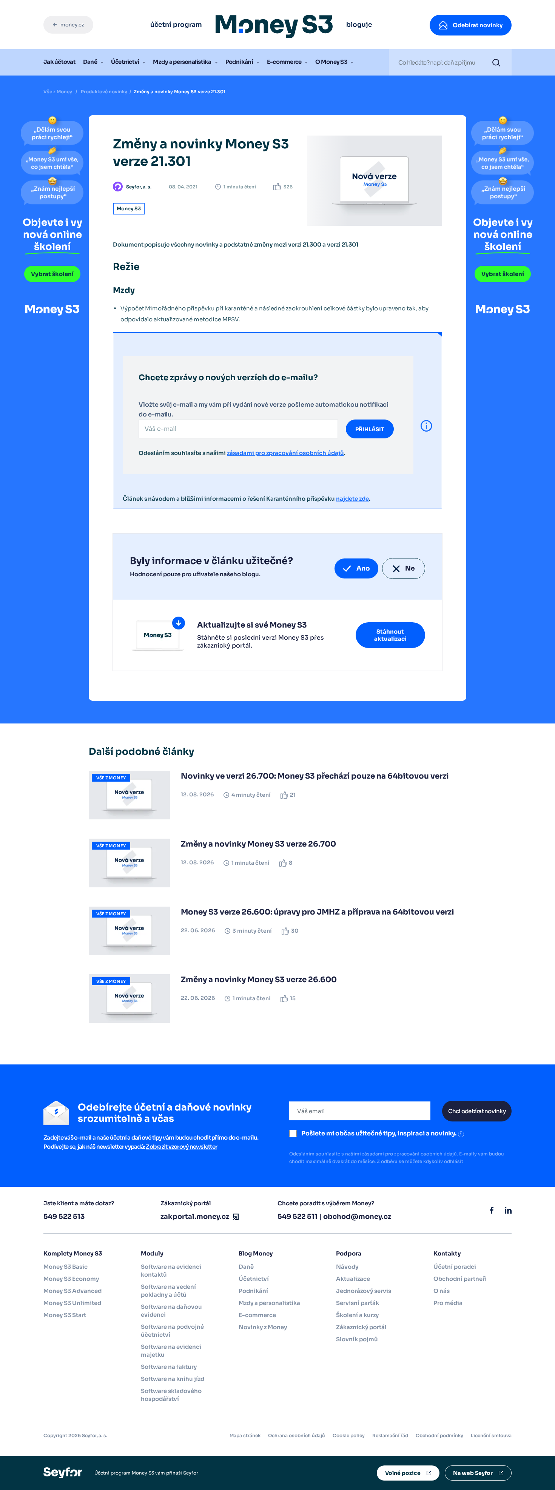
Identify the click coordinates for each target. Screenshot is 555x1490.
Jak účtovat (59, 61)
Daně (90, 61)
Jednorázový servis (363, 1290)
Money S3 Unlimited (72, 1302)
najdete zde (352, 498)
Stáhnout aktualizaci (390, 635)
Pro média (447, 1302)
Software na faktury (169, 1366)
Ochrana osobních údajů (296, 1435)
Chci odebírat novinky (477, 1111)
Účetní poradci (454, 1266)
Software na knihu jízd (172, 1378)
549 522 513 (64, 1216)
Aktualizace (353, 1278)
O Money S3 (331, 61)
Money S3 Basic (65, 1266)
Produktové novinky (104, 91)
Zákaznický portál (361, 1327)
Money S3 (129, 208)
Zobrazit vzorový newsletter (181, 1146)
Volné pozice (403, 1473)
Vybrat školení (52, 274)
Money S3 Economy (71, 1278)
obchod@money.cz (357, 1216)
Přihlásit (369, 429)
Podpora (348, 1253)
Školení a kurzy (357, 1315)
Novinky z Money (263, 1327)
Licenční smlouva (491, 1435)
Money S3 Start (64, 1315)
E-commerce (284, 61)
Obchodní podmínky (439, 1435)
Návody (347, 1266)
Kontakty (447, 1253)
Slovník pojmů (357, 1339)
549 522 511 (298, 1216)
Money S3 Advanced (72, 1290)
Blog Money (256, 1253)
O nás (441, 1290)
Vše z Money (57, 91)
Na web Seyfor (473, 1473)
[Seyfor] (62, 1472)
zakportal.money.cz (194, 1216)
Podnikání (239, 61)
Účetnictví (125, 61)
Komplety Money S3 (72, 1253)
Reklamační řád (390, 1435)
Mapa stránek (245, 1435)
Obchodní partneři (460, 1278)
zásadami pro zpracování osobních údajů (285, 453)
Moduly (152, 1253)
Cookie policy (349, 1435)
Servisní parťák (357, 1302)
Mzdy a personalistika (182, 61)
